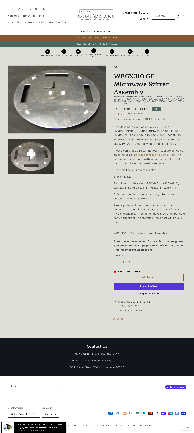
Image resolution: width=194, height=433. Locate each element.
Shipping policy (122, 425)
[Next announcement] (185, 32)
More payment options (149, 293)
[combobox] (163, 15)
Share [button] (120, 319)
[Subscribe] (61, 386)
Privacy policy (87, 425)
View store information (130, 310)
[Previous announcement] (8, 32)
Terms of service (104, 425)
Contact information (141, 425)
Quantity (118, 255)
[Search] (171, 15)
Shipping (118, 113)
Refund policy (71, 425)
